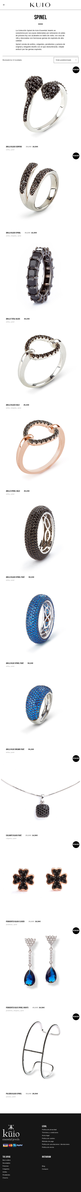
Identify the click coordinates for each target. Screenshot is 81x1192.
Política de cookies (48, 1138)
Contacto (45, 1169)
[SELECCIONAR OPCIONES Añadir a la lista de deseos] (40, 449)
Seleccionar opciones (3, 487)
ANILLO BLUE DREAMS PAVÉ (15, 749)
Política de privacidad (49, 1129)
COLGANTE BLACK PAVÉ (14, 836)
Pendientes (9, 924)
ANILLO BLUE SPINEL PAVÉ (15, 663)
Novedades (6, 1163)
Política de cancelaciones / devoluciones (56, 1144)
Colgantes (9, 838)
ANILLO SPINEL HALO (13, 491)
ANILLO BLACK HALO (13, 405)
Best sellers (7, 1160)
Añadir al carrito (3, 142)
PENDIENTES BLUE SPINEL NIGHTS (17, 1008)
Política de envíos (48, 1147)
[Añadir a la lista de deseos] (7, 142)
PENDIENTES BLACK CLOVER (15, 922)
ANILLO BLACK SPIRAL (13, 233)
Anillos (8, 149)
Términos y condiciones (50, 1132)
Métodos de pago (48, 1141)
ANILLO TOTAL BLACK (13, 319)
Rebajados (14, 236)
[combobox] (66, 60)
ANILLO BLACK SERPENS (14, 147)
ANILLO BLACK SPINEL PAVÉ (15, 577)
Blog (43, 1166)
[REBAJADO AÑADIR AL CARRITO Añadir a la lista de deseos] (40, 105)
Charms (5, 1178)
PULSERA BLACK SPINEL (14, 1094)
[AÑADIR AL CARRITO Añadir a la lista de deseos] (40, 277)
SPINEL (12, 149)
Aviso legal (45, 1135)
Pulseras (8, 1096)
